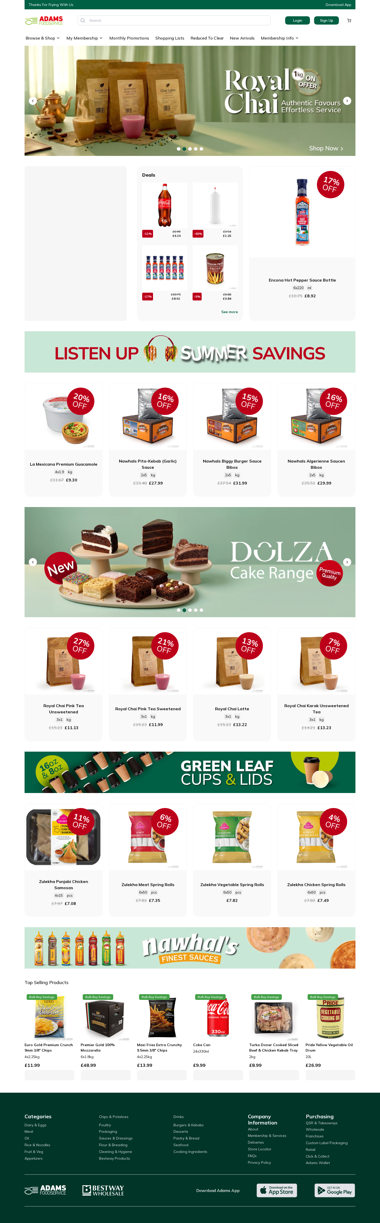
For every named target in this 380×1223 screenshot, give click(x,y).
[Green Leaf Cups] (190, 772)
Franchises (315, 1136)
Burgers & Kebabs (188, 1125)
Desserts (180, 1131)
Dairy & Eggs (36, 1125)
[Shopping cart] (349, 20)
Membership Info (277, 38)
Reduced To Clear (207, 38)
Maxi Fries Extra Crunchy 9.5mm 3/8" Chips (159, 1048)
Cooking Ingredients (190, 1151)
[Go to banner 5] (201, 149)
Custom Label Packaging (327, 1143)
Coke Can (201, 1045)
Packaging (108, 1131)
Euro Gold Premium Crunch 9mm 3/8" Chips (49, 1048)
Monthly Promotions (129, 38)
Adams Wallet (318, 1162)
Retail (310, 1149)
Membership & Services (267, 1135)
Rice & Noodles (37, 1145)
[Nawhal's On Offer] (190, 948)
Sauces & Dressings (116, 1138)
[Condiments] (190, 101)
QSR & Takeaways (322, 1123)
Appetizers (34, 1158)
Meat (29, 1131)
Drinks (178, 1116)
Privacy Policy (259, 1162)
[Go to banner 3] (190, 149)
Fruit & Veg (34, 1151)
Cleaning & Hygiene (115, 1151)
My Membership (82, 38)
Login (297, 20)
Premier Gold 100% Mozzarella (98, 1048)
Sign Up (326, 20)
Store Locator (259, 1149)
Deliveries (256, 1142)
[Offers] (190, 352)
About (253, 1129)
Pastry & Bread (186, 1138)
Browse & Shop (40, 38)
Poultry (105, 1125)
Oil (27, 1138)
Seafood (180, 1145)
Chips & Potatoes (113, 1116)
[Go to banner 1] (178, 149)
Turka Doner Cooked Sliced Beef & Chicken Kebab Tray (273, 1048)
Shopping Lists (169, 38)
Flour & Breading (113, 1145)
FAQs (252, 1155)
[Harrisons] (190, 562)
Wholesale (315, 1129)
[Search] (82, 20)
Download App (338, 4)
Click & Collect (317, 1156)
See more (229, 311)
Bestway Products (114, 1158)
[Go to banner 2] (184, 149)
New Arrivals (242, 38)
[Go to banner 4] (195, 149)
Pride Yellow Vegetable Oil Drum (329, 1048)
